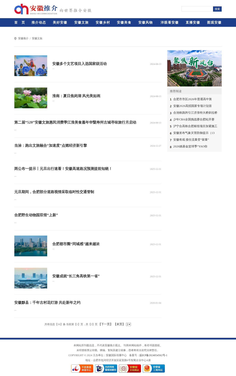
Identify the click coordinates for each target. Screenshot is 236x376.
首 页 (19, 22)
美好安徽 (60, 22)
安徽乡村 (103, 22)
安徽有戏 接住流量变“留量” (191, 139)
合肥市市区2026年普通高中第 (192, 99)
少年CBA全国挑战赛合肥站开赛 (193, 119)
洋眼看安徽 (170, 22)
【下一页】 (105, 324)
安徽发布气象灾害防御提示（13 (194, 133)
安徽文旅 (81, 22)
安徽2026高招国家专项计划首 (192, 106)
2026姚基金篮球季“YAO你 (190, 146)
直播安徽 (193, 22)
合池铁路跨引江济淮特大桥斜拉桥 (195, 112)
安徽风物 (145, 22)
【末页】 (119, 324)
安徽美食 (124, 22)
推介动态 (39, 22)
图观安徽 (214, 22)
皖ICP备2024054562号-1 (153, 355)
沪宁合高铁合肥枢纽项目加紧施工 (195, 126)
